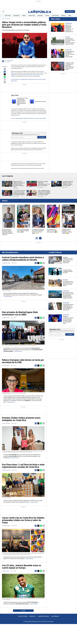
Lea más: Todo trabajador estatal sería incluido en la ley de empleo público (28, 118)
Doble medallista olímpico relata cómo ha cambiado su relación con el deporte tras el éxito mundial (44, 192)
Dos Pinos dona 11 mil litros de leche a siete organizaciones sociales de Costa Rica (23, 465)
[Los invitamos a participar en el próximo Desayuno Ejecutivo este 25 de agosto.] (38, 216)
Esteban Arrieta (10, 60)
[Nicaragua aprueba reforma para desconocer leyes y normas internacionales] (57, 53)
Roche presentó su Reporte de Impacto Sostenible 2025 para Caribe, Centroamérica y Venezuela (7, 232)
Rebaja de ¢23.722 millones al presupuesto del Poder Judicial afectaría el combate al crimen (19, 184)
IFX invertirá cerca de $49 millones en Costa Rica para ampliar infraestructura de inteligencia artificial (68, 295)
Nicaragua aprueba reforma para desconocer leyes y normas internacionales (70, 54)
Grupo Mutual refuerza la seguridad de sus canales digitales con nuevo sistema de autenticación (68, 307)
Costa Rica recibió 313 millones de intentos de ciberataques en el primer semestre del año (69, 66)
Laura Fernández (13, 456)
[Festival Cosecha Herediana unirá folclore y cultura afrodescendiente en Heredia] (23, 278)
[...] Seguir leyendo (7, 296)
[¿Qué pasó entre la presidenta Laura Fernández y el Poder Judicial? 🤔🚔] (68, 216)
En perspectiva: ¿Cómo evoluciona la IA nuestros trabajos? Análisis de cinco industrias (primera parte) (22, 101)
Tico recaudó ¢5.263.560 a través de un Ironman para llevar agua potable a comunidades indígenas (19, 192)
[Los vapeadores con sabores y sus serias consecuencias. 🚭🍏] (53, 216)
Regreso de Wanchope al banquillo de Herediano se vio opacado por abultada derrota (69, 28)
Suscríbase (55, 616)
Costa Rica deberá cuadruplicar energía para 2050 (67, 271)
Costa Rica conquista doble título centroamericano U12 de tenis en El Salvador (44, 183)
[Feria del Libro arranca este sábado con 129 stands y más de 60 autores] (55, 283)
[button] (70, 11)
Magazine (65, 280)
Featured (67, 37)
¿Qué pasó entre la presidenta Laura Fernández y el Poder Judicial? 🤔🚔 (67, 231)
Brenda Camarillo (7, 423)
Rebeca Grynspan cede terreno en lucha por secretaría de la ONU (23, 361)
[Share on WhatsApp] (5, 77)
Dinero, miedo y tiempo (40, 101)
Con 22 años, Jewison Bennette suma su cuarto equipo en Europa (21, 566)
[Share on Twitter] (5, 74)
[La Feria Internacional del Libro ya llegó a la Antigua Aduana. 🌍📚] (23, 216)
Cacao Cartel (28, 557)
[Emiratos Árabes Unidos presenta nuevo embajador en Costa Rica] (23, 438)
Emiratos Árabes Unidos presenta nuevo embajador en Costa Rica (21, 419)
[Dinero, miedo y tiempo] (32, 101)
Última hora (7, 18)
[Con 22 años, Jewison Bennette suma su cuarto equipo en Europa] (23, 586)
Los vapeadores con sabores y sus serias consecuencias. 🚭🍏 (52, 231)
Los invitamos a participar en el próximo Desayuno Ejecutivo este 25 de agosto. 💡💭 (38, 231)
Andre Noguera (6, 570)
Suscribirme (42, 137)
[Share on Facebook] (5, 72)
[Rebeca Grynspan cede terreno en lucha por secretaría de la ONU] (23, 380)
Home (3, 18)
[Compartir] (5, 82)
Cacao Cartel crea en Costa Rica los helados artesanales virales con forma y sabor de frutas (23, 520)
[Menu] (3, 11)
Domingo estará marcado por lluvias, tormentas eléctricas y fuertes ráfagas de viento (70, 41)
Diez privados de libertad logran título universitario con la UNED (20, 313)
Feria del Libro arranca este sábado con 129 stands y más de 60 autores (68, 283)
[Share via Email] (5, 80)
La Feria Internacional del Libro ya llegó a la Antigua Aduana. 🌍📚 (23, 231)
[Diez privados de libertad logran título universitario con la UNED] (23, 332)
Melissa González (7, 470)
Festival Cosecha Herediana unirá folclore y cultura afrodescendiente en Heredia (23, 258)
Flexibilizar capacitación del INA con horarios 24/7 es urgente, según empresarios (68, 260)
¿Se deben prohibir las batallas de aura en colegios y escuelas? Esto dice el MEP (68, 183)
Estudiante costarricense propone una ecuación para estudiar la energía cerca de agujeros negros (68, 320)
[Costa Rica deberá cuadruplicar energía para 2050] (55, 271)
